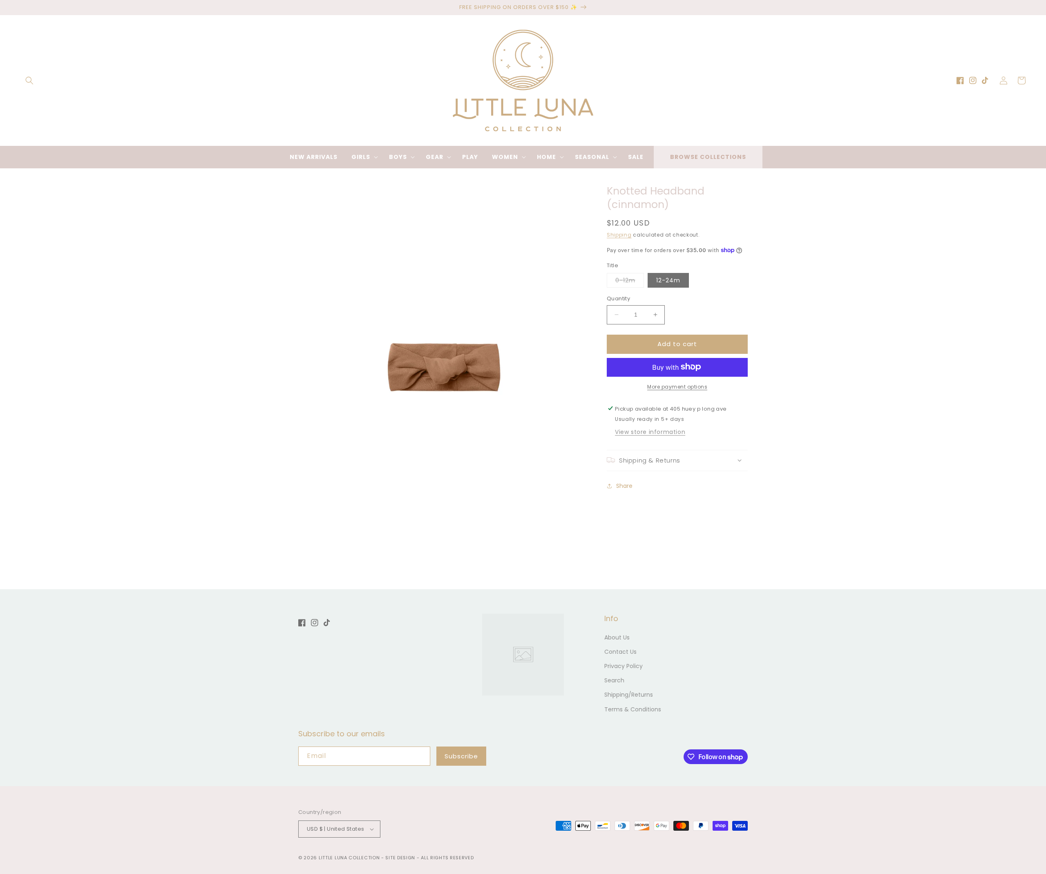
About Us (617, 637)
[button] (29, 80)
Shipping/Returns (628, 695)
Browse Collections (708, 157)
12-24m (668, 280)
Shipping (619, 234)
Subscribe (461, 756)
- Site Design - (401, 857)
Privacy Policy (623, 666)
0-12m (629, 282)
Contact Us (620, 652)
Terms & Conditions (632, 709)
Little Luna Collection (350, 857)
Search (614, 680)
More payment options (677, 386)
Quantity (618, 298)
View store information (650, 431)
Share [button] (624, 486)
